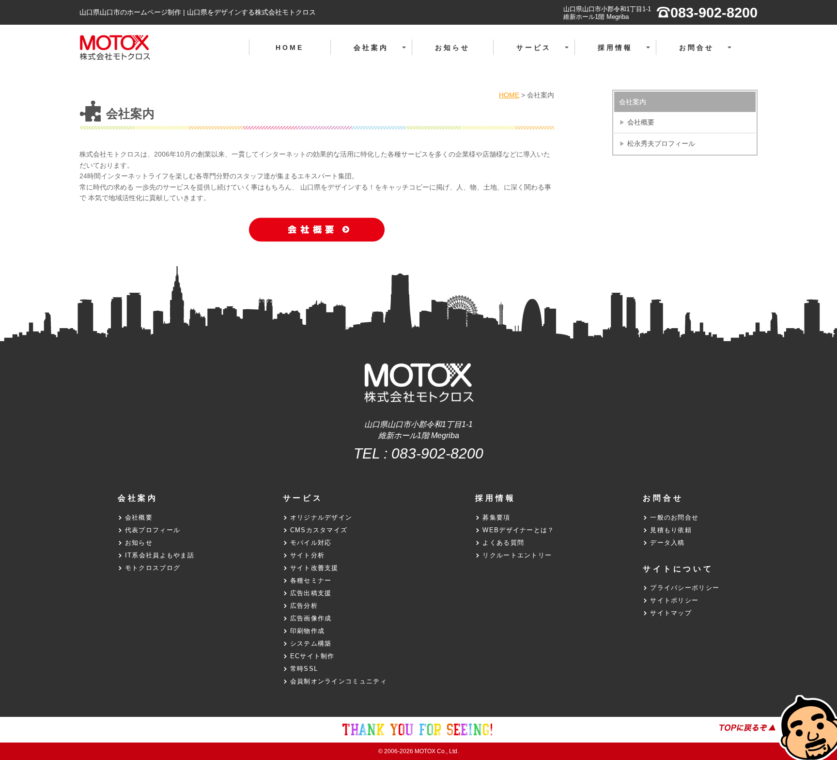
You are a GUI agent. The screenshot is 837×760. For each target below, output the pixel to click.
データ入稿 (667, 542)
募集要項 (496, 517)
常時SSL (304, 668)
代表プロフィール (152, 530)
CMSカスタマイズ (319, 530)
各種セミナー (311, 580)
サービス (545, 53)
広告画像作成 (311, 618)
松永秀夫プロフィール (661, 143)
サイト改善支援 (314, 567)
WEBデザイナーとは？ (518, 530)
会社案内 (382, 53)
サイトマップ (671, 613)
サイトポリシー (674, 600)
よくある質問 (503, 542)
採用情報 (626, 53)
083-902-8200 (437, 453)
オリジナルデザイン (321, 517)
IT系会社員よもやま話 (159, 555)
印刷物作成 (307, 630)
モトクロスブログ (152, 567)
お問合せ (708, 53)
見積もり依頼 (671, 530)
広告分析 (304, 605)
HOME (290, 47)
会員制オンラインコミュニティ (338, 681)
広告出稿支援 (311, 593)
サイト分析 (307, 555)
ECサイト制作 (312, 656)
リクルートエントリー (517, 555)
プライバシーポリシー (684, 587)
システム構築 (311, 643)
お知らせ (452, 47)
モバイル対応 (311, 542)
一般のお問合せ (674, 517)
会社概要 (640, 122)
